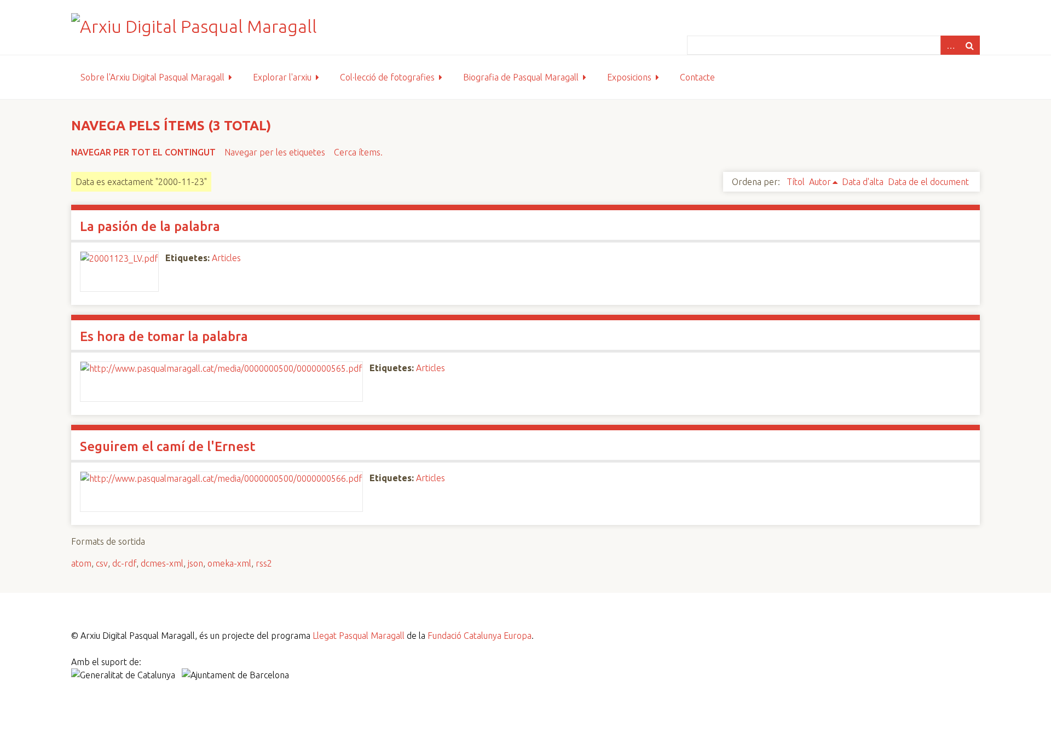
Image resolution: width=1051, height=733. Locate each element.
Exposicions (629, 77)
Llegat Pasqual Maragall (359, 635)
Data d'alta (862, 182)
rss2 (264, 563)
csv (102, 563)
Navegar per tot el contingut (143, 152)
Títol (796, 182)
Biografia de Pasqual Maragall (521, 77)
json (195, 563)
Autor (820, 182)
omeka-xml (229, 563)
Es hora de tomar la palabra (164, 336)
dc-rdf (124, 563)
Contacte (697, 77)
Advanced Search (950, 45)
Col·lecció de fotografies (387, 77)
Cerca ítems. (358, 152)
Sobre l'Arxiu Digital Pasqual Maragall (152, 77)
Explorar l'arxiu (282, 77)
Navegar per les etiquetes (274, 152)
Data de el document (928, 182)
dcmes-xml (162, 563)
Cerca (970, 45)
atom (81, 563)
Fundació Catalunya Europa (480, 635)
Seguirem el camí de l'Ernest (167, 446)
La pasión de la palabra (150, 226)
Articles (226, 258)
